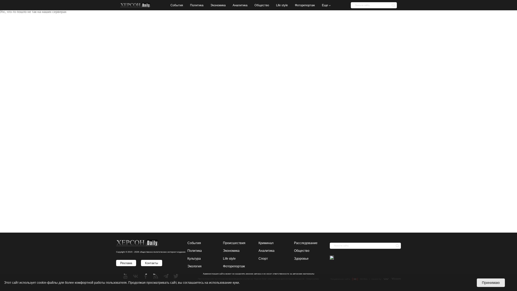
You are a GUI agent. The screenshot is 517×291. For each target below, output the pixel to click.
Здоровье (301, 258)
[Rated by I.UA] (332, 258)
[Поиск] (392, 5)
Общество (301, 250)
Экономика (231, 250)
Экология (194, 266)
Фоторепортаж (234, 266)
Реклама (126, 263)
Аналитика (266, 250)
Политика (194, 250)
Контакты (151, 263)
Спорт (263, 258)
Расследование (305, 243)
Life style (229, 258)
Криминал (265, 243)
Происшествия (234, 243)
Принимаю (491, 283)
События (194, 243)
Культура (194, 258)
